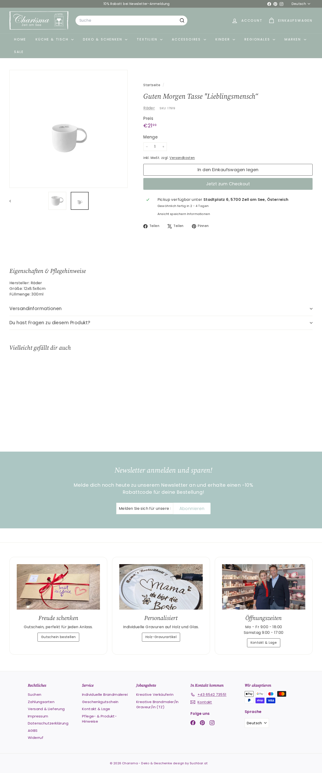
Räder (149, 108)
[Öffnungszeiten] (263, 586)
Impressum (38, 716)
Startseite (152, 85)
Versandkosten (182, 158)
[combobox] (131, 20)
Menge (150, 137)
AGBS (33, 730)
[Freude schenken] (58, 586)
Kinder (223, 39)
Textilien (148, 39)
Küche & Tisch (53, 39)
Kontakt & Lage (264, 642)
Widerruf (35, 737)
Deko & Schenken (103, 39)
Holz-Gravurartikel (161, 637)
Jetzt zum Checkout (228, 184)
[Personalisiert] (160, 586)
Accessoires (187, 39)
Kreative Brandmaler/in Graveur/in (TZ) (157, 704)
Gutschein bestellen (58, 637)
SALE (19, 51)
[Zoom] (68, 129)
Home (20, 39)
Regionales (258, 39)
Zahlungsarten (41, 701)
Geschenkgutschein (100, 701)
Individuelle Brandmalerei (105, 694)
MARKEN (294, 39)
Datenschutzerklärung (48, 723)
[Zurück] (12, 200)
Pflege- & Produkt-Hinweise (99, 719)
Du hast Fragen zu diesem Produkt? (50, 323)
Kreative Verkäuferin (154, 694)
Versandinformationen (35, 308)
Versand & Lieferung (46, 708)
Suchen (34, 694)
